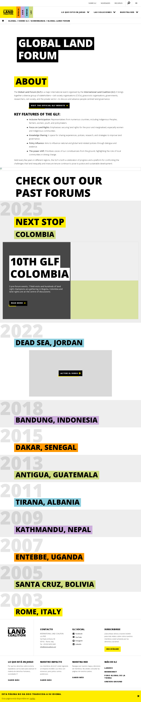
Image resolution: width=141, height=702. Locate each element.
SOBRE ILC (92, 3)
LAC (31, 12)
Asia (22, 12)
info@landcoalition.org (48, 647)
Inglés (32, 698)
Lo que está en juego (73, 12)
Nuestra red (127, 12)
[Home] (17, 632)
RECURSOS (118, 3)
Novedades (105, 3)
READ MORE (17, 303)
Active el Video (69, 373)
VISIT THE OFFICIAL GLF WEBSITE (48, 105)
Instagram (79, 641)
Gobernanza (38, 21)
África (18, 12)
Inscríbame (112, 649)
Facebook (78, 634)
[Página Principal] (8, 12)
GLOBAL (12, 21)
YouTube (78, 637)
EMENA (27, 12)
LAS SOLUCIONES (103, 12)
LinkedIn (78, 644)
